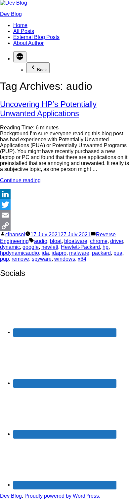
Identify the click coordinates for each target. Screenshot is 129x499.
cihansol (15, 234)
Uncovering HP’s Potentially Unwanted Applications (48, 109)
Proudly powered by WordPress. (62, 496)
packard (101, 253)
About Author (28, 43)
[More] (19, 56)
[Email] (64, 215)
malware (79, 253)
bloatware (75, 241)
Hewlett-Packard (80, 247)
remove (20, 259)
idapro (59, 253)
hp (105, 247)
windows (64, 259)
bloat (56, 241)
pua (117, 253)
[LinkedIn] (64, 194)
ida (45, 253)
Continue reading (20, 180)
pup (4, 259)
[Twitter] (64, 204)
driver (116, 241)
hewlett (49, 247)
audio (40, 241)
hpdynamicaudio (19, 253)
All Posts (23, 31)
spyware (42, 259)
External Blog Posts (36, 37)
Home (20, 25)
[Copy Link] (64, 225)
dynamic (10, 247)
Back (42, 69)
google (30, 247)
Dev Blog (11, 14)
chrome (99, 241)
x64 (82, 259)
